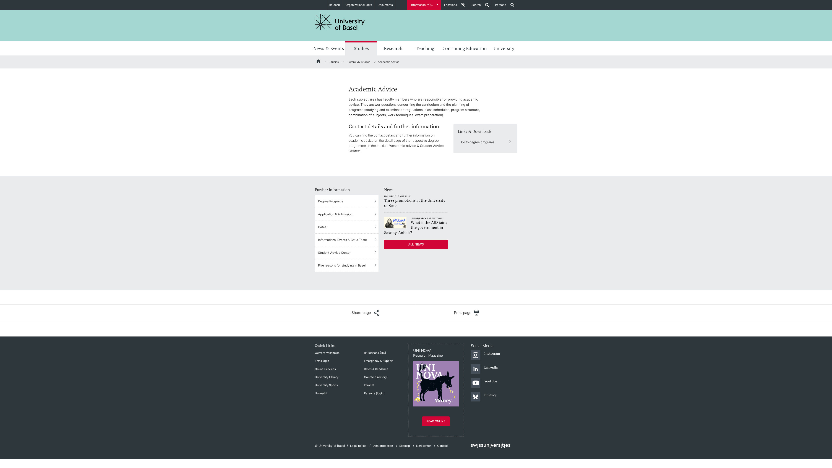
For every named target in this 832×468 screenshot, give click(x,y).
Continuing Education (464, 48)
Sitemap (404, 445)
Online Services (325, 369)
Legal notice (358, 445)
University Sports (326, 385)
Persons (499, 6)
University (504, 48)
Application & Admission (335, 214)
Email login (322, 360)
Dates (322, 227)
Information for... (422, 4)
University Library (326, 377)
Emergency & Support (378, 360)
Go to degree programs (477, 142)
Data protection (383, 445)
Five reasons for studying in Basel (342, 265)
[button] (365, 313)
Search (474, 6)
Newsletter (423, 445)
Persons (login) (374, 393)
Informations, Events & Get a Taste (342, 240)
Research (393, 48)
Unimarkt (321, 393)
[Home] (318, 62)
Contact (442, 445)
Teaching (425, 48)
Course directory (375, 377)
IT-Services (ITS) (375, 352)
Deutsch (334, 4)
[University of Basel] (340, 22)
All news (416, 244)
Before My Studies (359, 61)
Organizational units (359, 4)
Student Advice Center (334, 252)
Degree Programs (330, 201)
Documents (385, 4)
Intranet (369, 385)
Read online (436, 421)
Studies (361, 48)
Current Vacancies (327, 352)
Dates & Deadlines (376, 369)
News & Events (328, 48)
